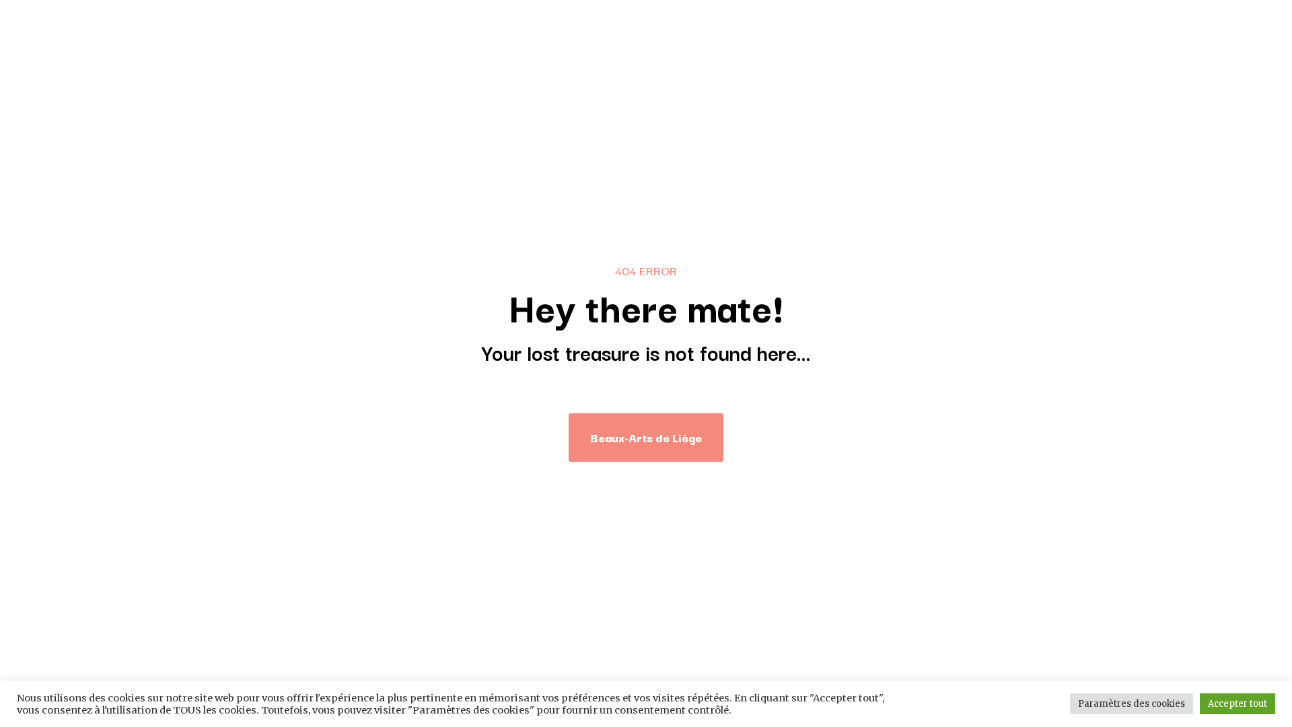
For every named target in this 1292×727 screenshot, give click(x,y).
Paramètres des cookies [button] (1131, 703)
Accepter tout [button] (1237, 703)
